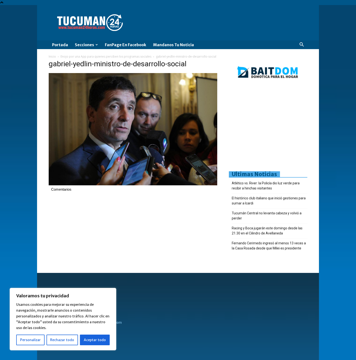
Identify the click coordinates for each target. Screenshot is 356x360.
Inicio (52, 56)
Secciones (84, 44)
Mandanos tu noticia (173, 44)
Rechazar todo (62, 340)
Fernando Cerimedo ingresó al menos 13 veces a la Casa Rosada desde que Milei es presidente (269, 245)
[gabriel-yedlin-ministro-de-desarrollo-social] (133, 184)
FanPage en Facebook (125, 44)
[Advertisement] (292, 127)
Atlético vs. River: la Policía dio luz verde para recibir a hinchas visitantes (266, 185)
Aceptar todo (95, 340)
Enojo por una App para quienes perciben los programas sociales (106, 56)
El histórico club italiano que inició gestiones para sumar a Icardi (269, 200)
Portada (60, 44)
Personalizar (30, 340)
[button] (301, 45)
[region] (63, 319)
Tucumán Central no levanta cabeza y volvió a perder (267, 215)
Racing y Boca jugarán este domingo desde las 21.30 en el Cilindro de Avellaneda (267, 230)
